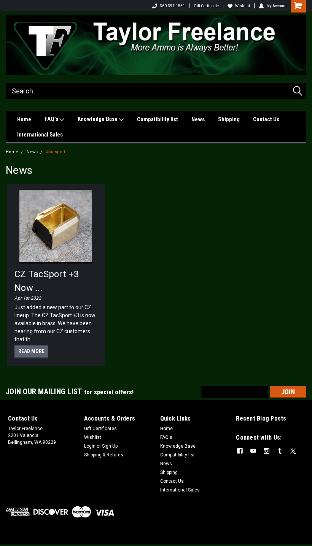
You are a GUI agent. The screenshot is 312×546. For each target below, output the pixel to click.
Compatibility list (157, 119)
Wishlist (242, 6)
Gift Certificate (206, 6)
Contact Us (266, 119)
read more (31, 351)
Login (90, 446)
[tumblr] (280, 451)
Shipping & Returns (103, 455)
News (198, 119)
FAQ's (52, 119)
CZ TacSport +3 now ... (46, 281)
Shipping (229, 119)
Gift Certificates (100, 428)
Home (24, 119)
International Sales (40, 134)
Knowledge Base (98, 119)
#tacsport (55, 151)
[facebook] (240, 451)
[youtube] (253, 451)
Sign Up (110, 446)
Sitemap (67, 538)
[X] (293, 451)
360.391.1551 (172, 6)
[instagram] (266, 451)
